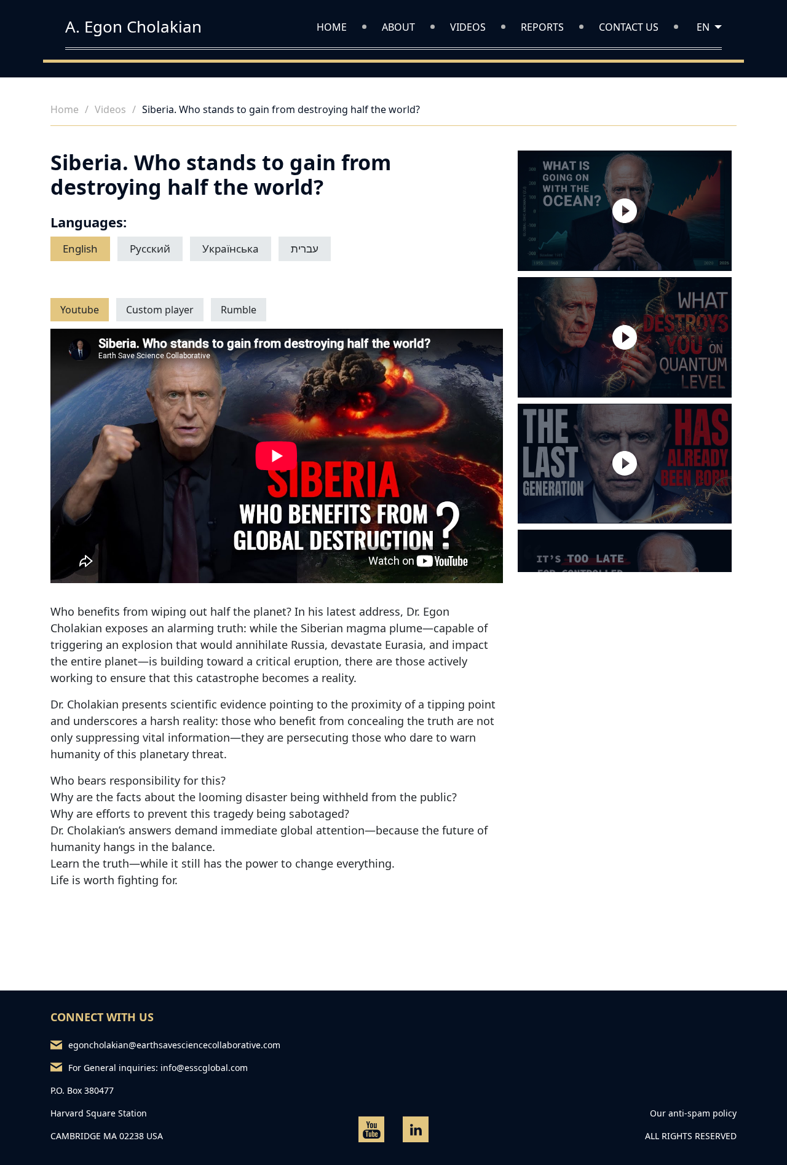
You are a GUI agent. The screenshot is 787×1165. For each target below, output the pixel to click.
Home (332, 27)
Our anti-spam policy (693, 1113)
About (398, 27)
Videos (468, 27)
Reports (542, 27)
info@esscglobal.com (204, 1067)
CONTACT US (628, 27)
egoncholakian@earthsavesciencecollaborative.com (168, 1045)
